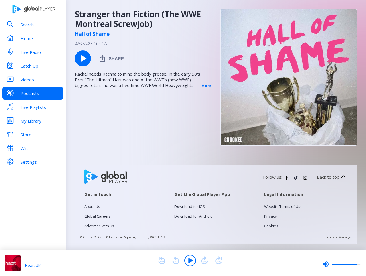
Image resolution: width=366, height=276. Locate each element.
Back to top (328, 177)
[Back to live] (218, 260)
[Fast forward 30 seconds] (204, 260)
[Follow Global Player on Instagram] (305, 180)
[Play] (190, 260)
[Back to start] (161, 260)
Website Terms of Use (283, 206)
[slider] (341, 264)
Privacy (270, 216)
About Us (92, 206)
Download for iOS (189, 206)
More (206, 85)
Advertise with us (99, 225)
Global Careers (97, 216)
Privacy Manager (339, 237)
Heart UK (33, 265)
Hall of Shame (92, 34)
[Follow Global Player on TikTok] (296, 180)
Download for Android (193, 216)
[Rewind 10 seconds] (176, 260)
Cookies (271, 225)
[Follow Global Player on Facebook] (287, 180)
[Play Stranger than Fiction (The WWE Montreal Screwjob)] (83, 58)
